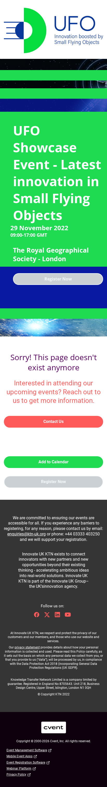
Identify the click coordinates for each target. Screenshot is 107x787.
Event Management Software (26, 750)
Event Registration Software (25, 762)
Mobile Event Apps (19, 756)
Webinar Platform (18, 768)
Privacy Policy (16, 774)
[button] (38, 616)
